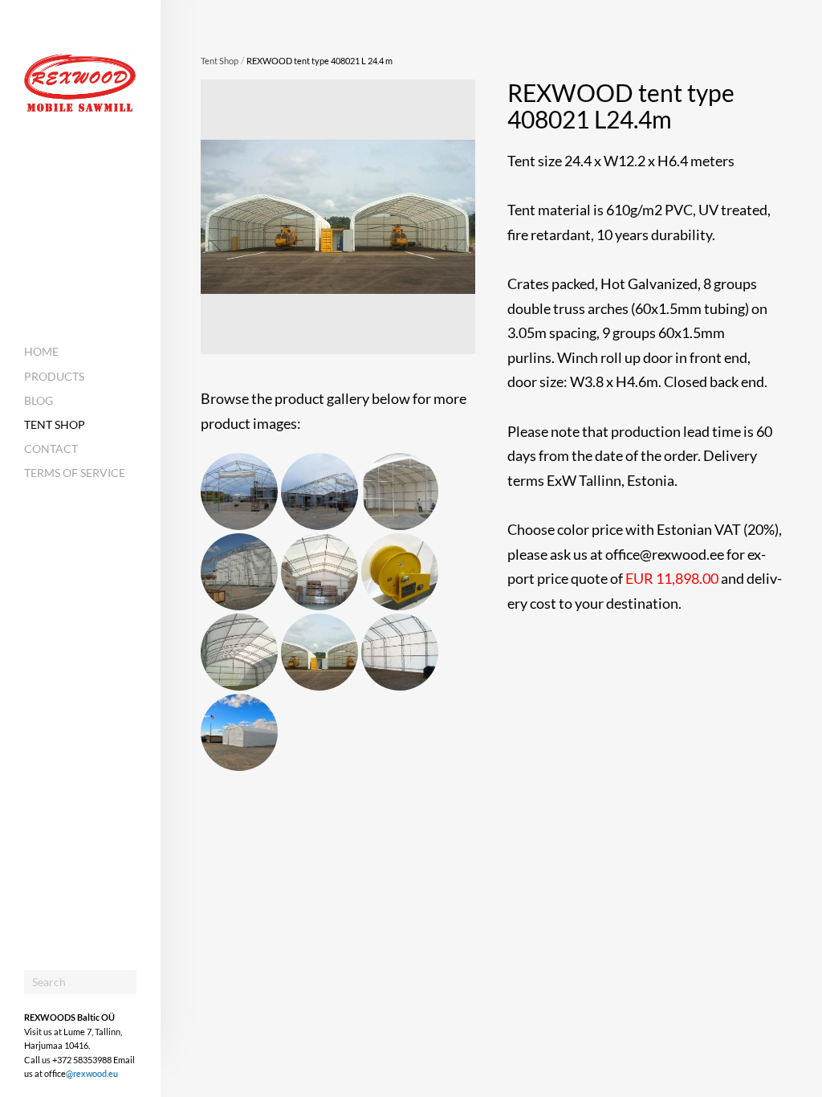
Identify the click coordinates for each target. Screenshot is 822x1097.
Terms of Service (74, 472)
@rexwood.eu (92, 1073)
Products (54, 376)
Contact (51, 448)
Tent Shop (54, 424)
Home (41, 351)
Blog (38, 400)
